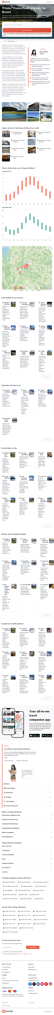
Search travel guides (27, 30)
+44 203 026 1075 (32, 978)
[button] (19, 272)
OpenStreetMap (6, 246)
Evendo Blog (5, 969)
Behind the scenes (32, 969)
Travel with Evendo (6, 967)
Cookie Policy (21, 953)
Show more (47, 377)
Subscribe (33, 947)
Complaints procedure (33, 993)
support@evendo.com (33, 980)
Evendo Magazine (6, 972)
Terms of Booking (6, 1005)
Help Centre (31, 990)
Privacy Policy (29, 953)
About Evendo (31, 967)
